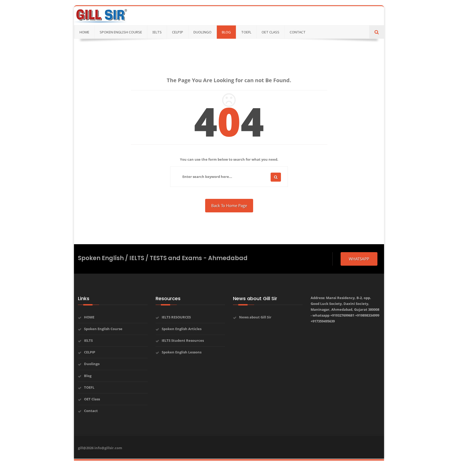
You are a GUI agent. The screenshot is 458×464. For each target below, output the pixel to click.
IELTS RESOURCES (176, 317)
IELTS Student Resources (183, 340)
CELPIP (89, 352)
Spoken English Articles (181, 328)
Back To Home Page (229, 205)
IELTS (88, 340)
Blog (87, 375)
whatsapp (359, 258)
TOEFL (89, 387)
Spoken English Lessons (181, 352)
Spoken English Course (103, 328)
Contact (91, 410)
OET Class (92, 399)
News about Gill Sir (255, 317)
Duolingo (92, 363)
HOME (89, 317)
